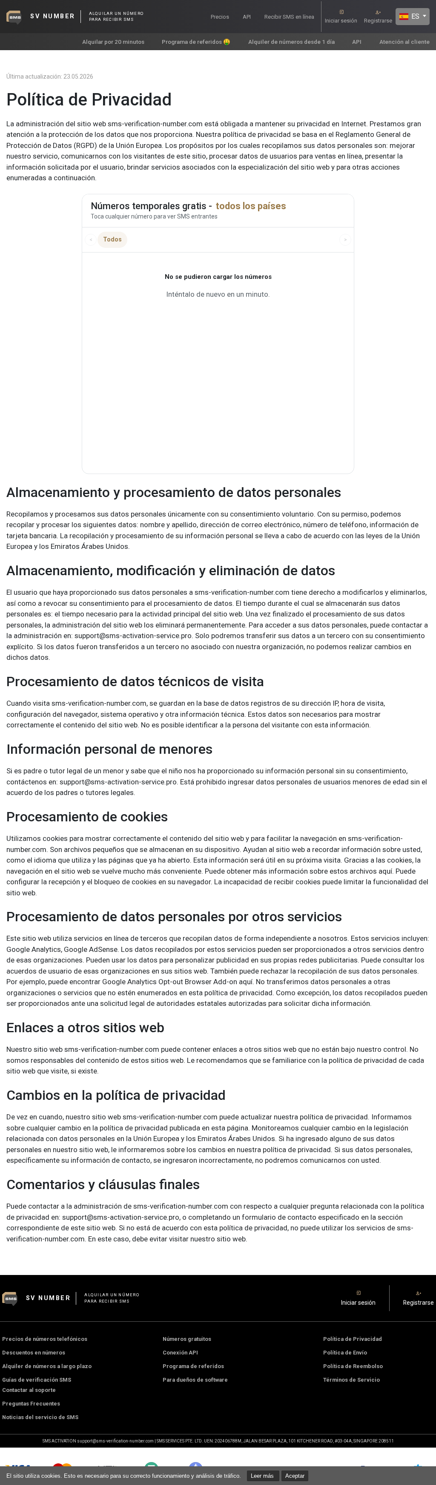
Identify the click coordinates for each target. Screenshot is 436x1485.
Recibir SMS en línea (289, 17)
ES (414, 16)
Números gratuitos (187, 1339)
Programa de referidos (193, 1366)
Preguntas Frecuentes (31, 1403)
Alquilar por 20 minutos (113, 41)
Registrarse (378, 20)
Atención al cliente (404, 41)
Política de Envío (345, 1352)
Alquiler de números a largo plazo (47, 1366)
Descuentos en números (33, 1352)
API (247, 17)
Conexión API (180, 1352)
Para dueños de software (195, 1380)
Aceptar (294, 1476)
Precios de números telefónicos (44, 1339)
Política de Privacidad (352, 1339)
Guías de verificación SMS (36, 1380)
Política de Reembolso (353, 1366)
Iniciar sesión (341, 20)
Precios (220, 17)
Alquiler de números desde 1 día (291, 41)
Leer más (263, 1476)
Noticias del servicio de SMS (40, 1417)
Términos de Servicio (351, 1380)
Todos (112, 239)
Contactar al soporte (29, 1390)
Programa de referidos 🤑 (196, 41)
